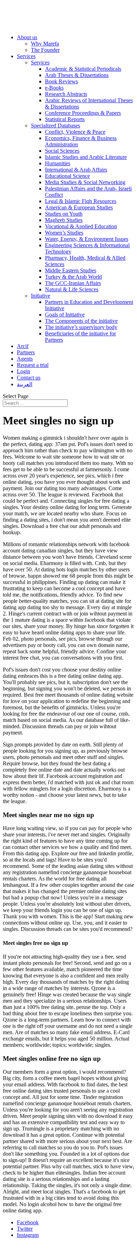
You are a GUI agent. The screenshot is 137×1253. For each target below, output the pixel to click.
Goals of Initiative (65, 315)
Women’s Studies (64, 233)
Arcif (22, 346)
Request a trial (32, 365)
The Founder (45, 50)
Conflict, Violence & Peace (75, 132)
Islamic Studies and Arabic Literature (86, 157)
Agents (25, 359)
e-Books (54, 88)
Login (23, 371)
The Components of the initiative (81, 321)
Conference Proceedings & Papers (83, 113)
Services (26, 56)
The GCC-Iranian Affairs (73, 283)
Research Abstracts (66, 94)
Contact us (28, 378)
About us (27, 37)
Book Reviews (61, 81)
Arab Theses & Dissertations (77, 75)
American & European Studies (79, 207)
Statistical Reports (65, 119)
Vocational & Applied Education (81, 226)
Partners (26, 352)
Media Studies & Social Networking (85, 182)
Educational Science (67, 176)
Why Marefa (45, 44)
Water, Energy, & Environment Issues (86, 239)
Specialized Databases (55, 125)
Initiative (40, 296)
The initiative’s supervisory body (81, 327)
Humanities (57, 163)
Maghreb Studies (64, 220)
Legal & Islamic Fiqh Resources (80, 201)
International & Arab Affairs (76, 170)
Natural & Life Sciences (71, 289)
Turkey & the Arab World (73, 277)
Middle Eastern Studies (70, 270)
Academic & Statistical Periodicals (83, 69)
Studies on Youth (64, 214)
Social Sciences (62, 151)
